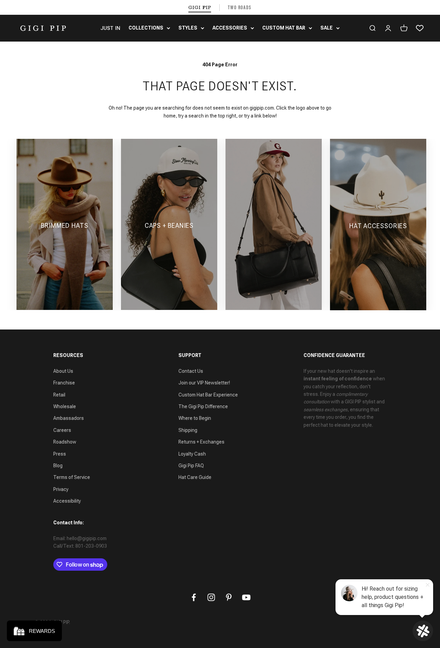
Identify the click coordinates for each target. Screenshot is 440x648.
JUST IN (110, 28)
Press (59, 454)
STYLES (187, 28)
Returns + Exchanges (201, 442)
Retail (59, 395)
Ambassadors (68, 418)
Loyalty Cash (192, 454)
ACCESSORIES (229, 28)
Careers (62, 430)
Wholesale (64, 406)
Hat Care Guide (194, 477)
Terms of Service (71, 477)
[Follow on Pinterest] (228, 597)
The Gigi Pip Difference (203, 406)
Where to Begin (194, 418)
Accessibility (67, 501)
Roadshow (64, 442)
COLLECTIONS (146, 28)
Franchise (64, 383)
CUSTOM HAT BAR (283, 28)
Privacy (60, 489)
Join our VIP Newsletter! (204, 383)
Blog (58, 465)
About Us (63, 371)
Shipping (187, 430)
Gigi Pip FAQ (191, 465)
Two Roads (240, 7)
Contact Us (190, 371)
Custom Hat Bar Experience (208, 395)
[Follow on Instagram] (211, 597)
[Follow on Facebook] (193, 597)
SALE (326, 28)
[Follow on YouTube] (246, 597)
